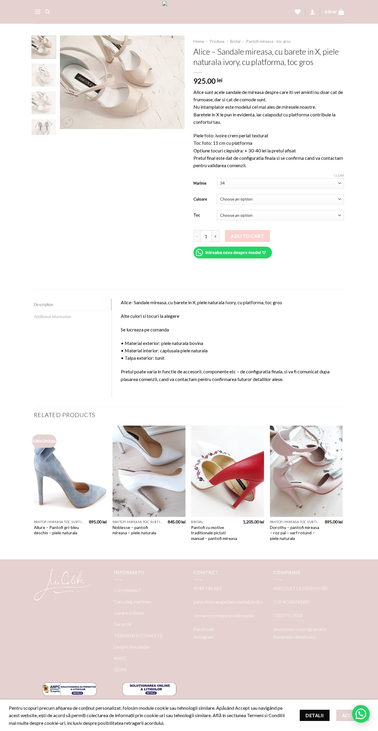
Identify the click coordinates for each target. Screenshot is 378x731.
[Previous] (70, 82)
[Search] (47, 11)
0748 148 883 (207, 588)
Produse (217, 41)
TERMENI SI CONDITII (138, 635)
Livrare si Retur (129, 613)
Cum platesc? (127, 590)
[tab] (73, 304)
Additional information (52, 316)
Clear (339, 175)
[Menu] (37, 12)
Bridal (235, 41)
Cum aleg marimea (132, 601)
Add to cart (247, 236)
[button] (361, 714)
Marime (199, 183)
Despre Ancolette (131, 646)
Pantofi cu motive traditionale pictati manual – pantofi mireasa (214, 533)
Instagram (203, 636)
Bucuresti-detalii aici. (294, 636)
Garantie (122, 624)
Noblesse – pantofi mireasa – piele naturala (134, 530)
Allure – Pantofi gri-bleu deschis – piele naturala (56, 530)
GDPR (120, 669)
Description (43, 304)
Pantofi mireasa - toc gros (268, 41)
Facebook (203, 629)
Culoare (200, 199)
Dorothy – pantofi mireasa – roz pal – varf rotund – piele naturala (294, 533)
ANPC (120, 658)
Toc (196, 215)
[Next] (175, 82)
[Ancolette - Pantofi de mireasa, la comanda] (189, 12)
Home (198, 41)
